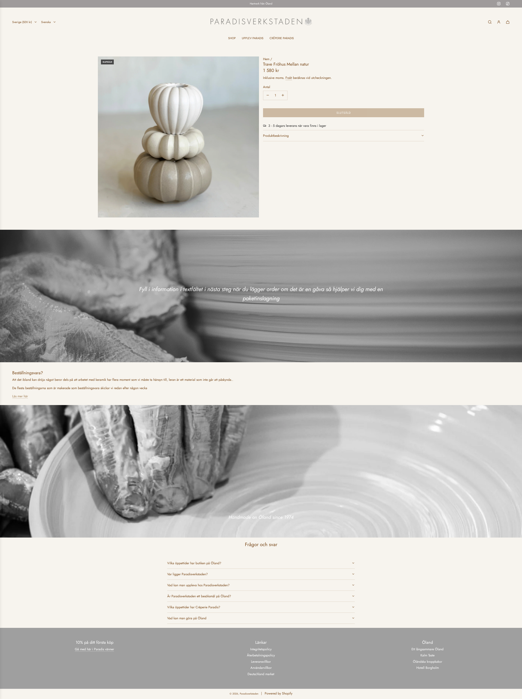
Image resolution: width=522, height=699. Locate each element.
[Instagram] (498, 4)
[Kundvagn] (507, 22)
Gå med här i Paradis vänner (94, 649)
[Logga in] (498, 22)
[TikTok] (507, 4)
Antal (266, 86)
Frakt (288, 77)
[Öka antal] (282, 95)
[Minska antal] (267, 95)
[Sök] (489, 22)
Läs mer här (20, 396)
